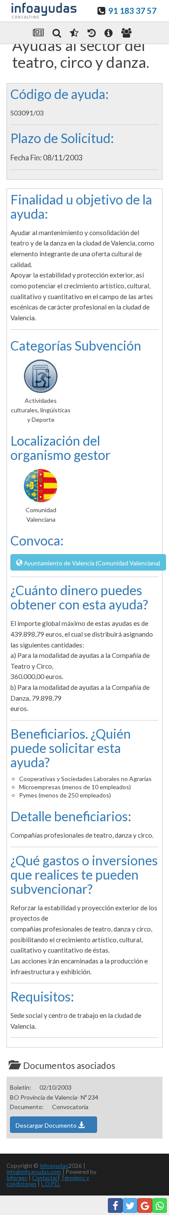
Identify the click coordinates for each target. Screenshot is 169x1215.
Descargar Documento (47, 1125)
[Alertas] (92, 32)
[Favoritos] (74, 32)
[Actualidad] (38, 32)
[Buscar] (56, 32)
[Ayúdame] (108, 32)
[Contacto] (126, 32)
